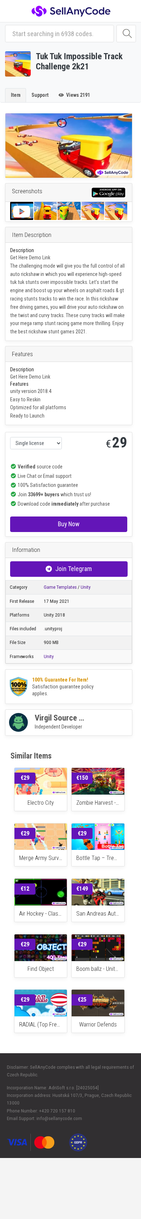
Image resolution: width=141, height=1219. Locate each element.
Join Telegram (73, 568)
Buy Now (69, 524)
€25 (82, 999)
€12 (25, 888)
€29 (25, 777)
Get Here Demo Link (30, 257)
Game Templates (60, 587)
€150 (82, 777)
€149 (82, 888)
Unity (86, 587)
